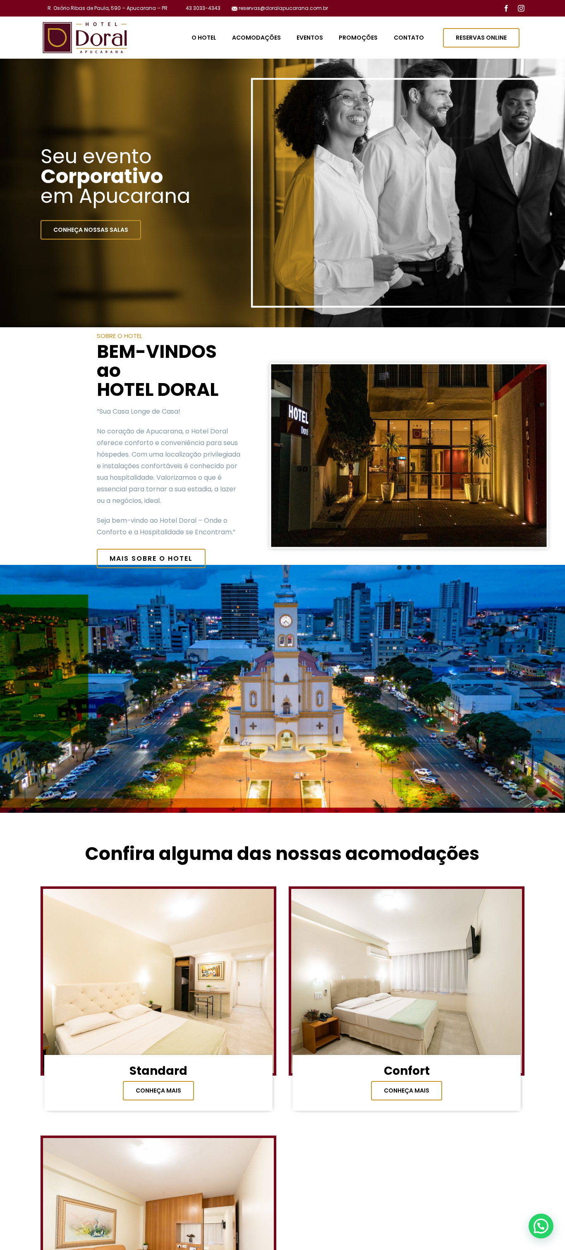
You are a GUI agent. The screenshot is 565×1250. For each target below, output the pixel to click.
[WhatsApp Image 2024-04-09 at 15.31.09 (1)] (406, 892)
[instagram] (521, 8)
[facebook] (506, 8)
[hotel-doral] (85, 24)
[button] (541, 1226)
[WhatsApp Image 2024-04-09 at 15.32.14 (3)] (158, 892)
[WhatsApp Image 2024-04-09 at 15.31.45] (158, 1141)
